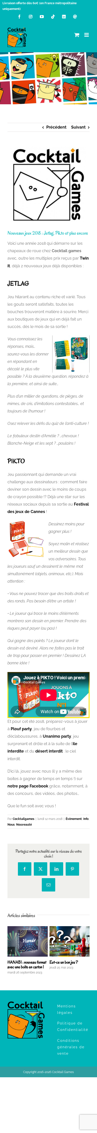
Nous (11, 824)
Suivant (78, 127)
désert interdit (49, 751)
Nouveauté (24, 824)
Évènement (74, 819)
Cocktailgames (23, 819)
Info (86, 819)
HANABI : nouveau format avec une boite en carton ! (26, 964)
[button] (11, 950)
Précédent (56, 127)
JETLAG (18, 283)
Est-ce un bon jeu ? (63, 962)
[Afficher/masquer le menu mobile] (87, 34)
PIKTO (16, 461)
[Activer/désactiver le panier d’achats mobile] (76, 34)
